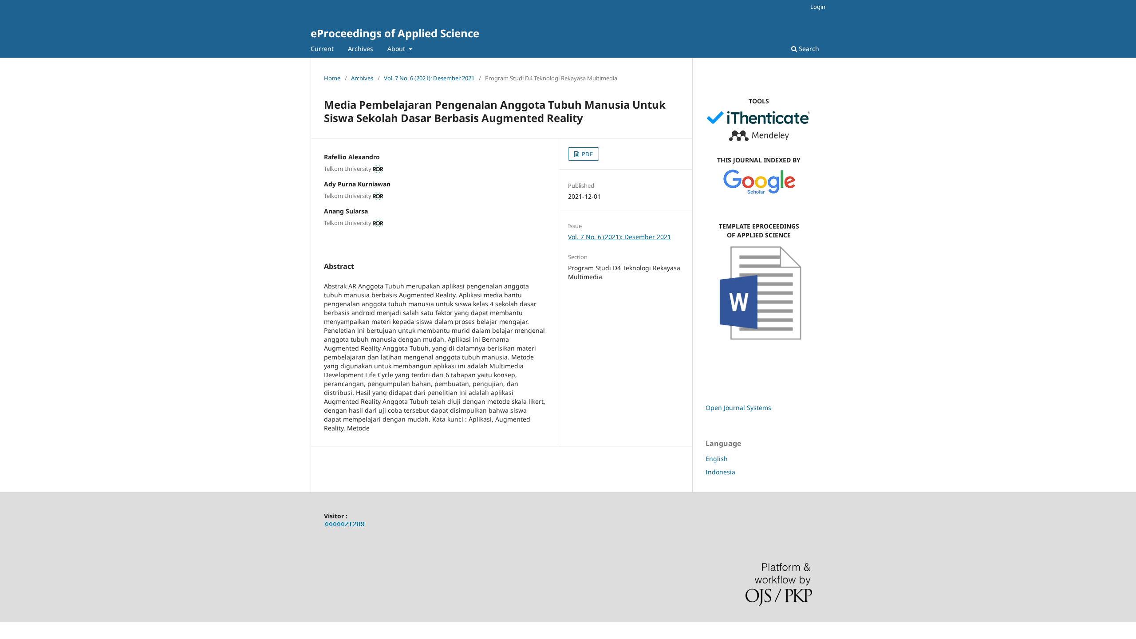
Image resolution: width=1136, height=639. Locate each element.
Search (808, 48)
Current (322, 48)
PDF (586, 154)
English (717, 458)
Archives (360, 48)
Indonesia (720, 472)
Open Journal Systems (738, 407)
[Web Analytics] (345, 525)
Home (332, 78)
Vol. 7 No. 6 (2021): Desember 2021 (429, 78)
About (397, 48)
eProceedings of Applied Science (395, 33)
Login (817, 7)
